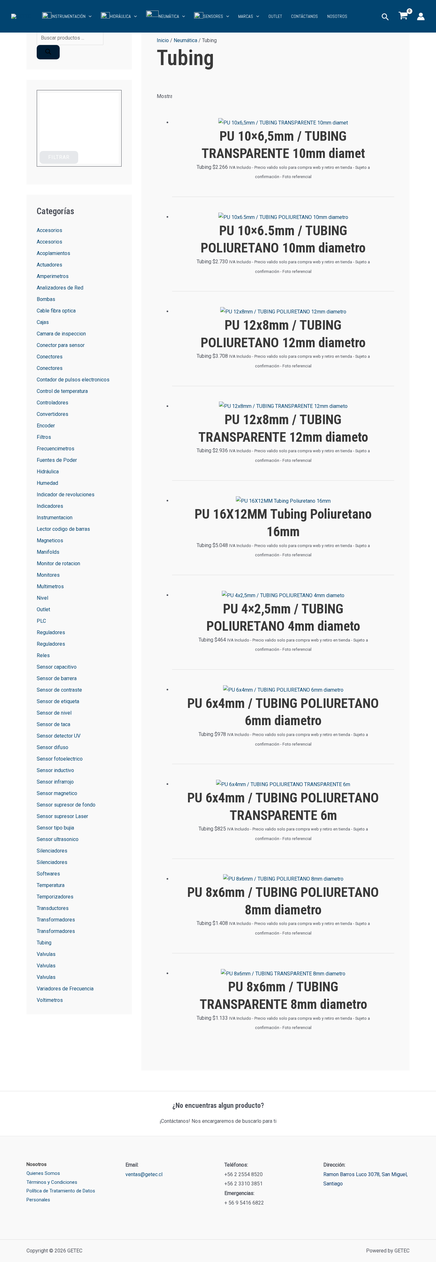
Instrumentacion (54, 518)
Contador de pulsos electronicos (73, 380)
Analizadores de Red (60, 288)
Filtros (44, 437)
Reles (43, 655)
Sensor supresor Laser (62, 816)
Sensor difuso (52, 747)
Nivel (42, 598)
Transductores (53, 908)
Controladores (52, 403)
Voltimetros (50, 1000)
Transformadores (56, 920)
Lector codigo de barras (63, 529)
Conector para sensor (61, 345)
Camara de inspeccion (61, 334)
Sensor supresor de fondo (66, 805)
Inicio (163, 40)
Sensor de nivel (54, 713)
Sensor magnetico (57, 793)
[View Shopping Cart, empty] (402, 16)
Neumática (185, 40)
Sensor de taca (53, 724)
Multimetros (50, 586)
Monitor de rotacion (58, 563)
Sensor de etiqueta (58, 701)
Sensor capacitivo (57, 667)
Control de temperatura (62, 391)
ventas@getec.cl (143, 1174)
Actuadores (49, 265)
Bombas (46, 299)
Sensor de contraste (59, 690)
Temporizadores (55, 897)
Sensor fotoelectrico (60, 759)
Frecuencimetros (55, 449)
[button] (89, 16)
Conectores (50, 357)
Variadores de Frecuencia (65, 989)
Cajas (43, 322)
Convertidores (52, 414)
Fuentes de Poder (57, 460)
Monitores (48, 575)
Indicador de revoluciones (65, 495)
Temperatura (50, 885)
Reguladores (51, 632)
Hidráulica (48, 472)
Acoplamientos (53, 253)
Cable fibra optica (56, 311)
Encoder (46, 426)
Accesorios (49, 230)
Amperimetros (53, 276)
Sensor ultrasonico (58, 839)
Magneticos (50, 540)
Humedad (47, 483)
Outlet (43, 609)
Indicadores (50, 506)
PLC (41, 621)
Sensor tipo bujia (55, 828)
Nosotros (337, 16)
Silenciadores (52, 851)
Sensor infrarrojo (55, 782)
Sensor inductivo (55, 770)
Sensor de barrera (57, 678)
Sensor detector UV (58, 736)
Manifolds (48, 552)
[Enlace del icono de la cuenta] (421, 16)
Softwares (48, 874)
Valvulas (46, 954)
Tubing (44, 943)
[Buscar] (48, 52)
